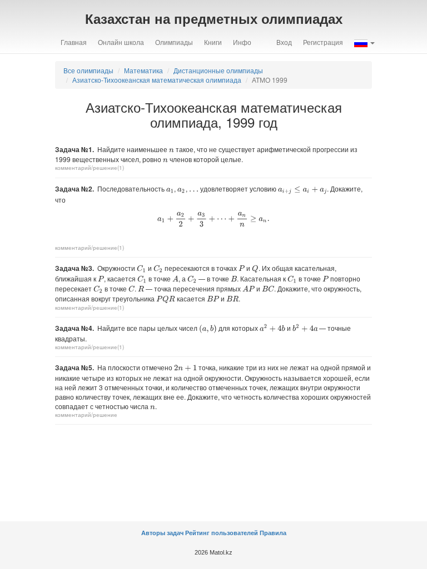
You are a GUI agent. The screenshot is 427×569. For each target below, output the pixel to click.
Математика (143, 70)
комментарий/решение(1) (89, 168)
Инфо (242, 42)
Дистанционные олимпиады (218, 70)
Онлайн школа (121, 42)
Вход (284, 42)
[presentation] (171, 150)
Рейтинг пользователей (221, 533)
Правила (273, 533)
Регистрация (323, 42)
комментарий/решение (86, 415)
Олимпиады (174, 42)
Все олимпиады (88, 70)
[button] (364, 42)
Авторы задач (163, 533)
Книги (213, 42)
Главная (74, 42)
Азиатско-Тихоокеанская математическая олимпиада (156, 79)
